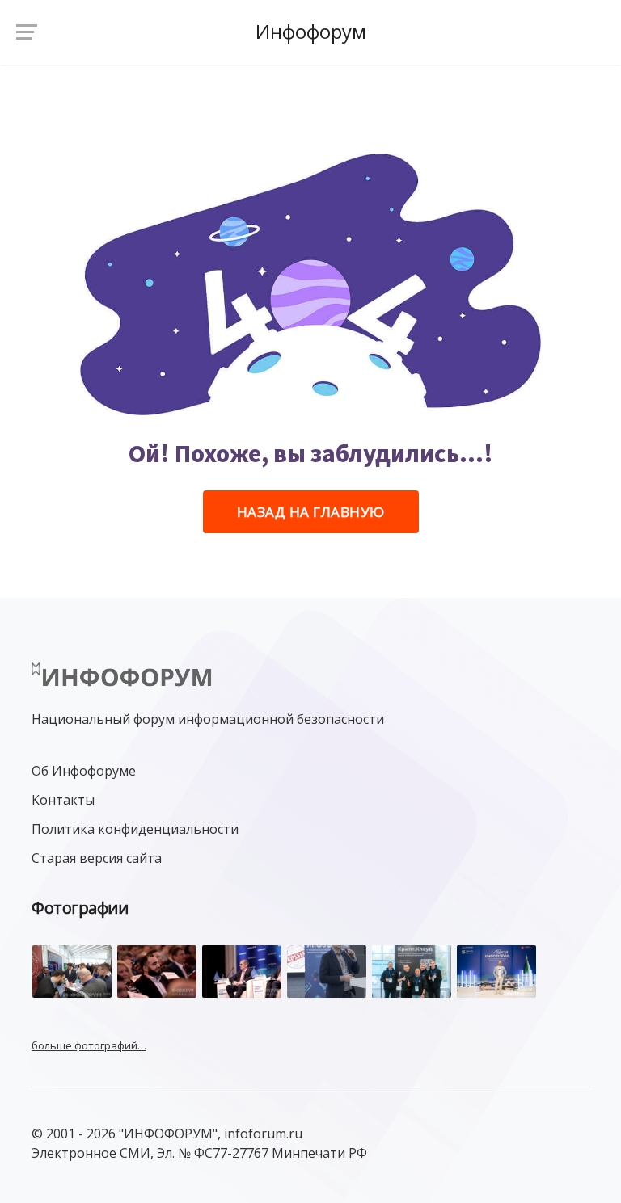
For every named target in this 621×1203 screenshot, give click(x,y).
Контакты (63, 800)
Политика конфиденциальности (135, 829)
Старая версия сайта (97, 858)
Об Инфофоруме (84, 771)
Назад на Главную (311, 512)
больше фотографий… (89, 1045)
